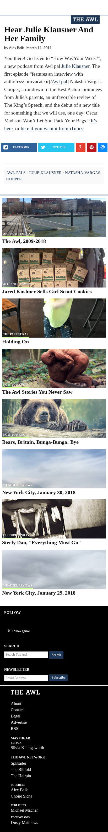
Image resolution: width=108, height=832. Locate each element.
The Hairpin (21, 776)
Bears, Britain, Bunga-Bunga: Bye (40, 442)
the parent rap (15, 334)
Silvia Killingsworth (27, 747)
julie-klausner (45, 172)
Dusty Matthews (24, 822)
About (16, 703)
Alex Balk (19, 790)
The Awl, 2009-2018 (24, 241)
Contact (17, 710)
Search (56, 655)
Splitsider (18, 763)
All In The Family (17, 284)
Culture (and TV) (17, 535)
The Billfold (21, 769)
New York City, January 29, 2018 (38, 593)
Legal (15, 716)
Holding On (15, 341)
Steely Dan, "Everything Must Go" (41, 542)
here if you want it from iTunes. (52, 128)
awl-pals (15, 172)
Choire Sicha (21, 796)
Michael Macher (24, 810)
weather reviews (17, 485)
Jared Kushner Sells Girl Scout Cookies (47, 291)
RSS (14, 728)
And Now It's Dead (18, 233)
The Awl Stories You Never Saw (37, 392)
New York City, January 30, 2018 (38, 492)
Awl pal (59, 81)
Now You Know (15, 384)
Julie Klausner (75, 66)
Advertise (19, 722)
